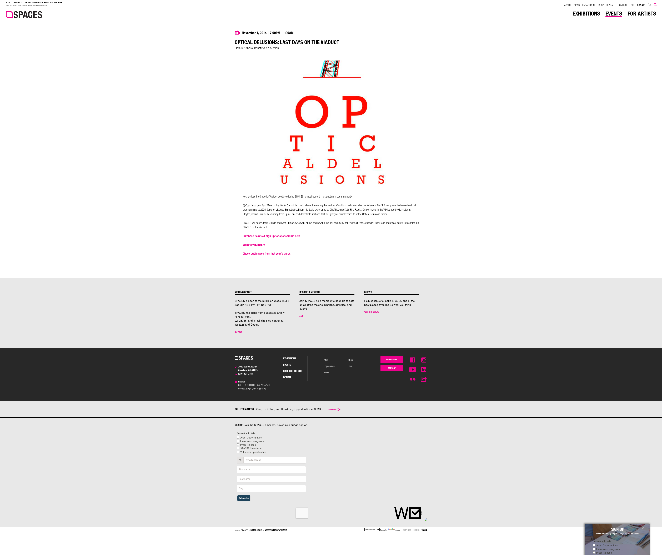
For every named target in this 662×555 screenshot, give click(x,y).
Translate (397, 530)
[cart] (649, 5)
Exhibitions (586, 13)
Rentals (610, 5)
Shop (601, 5)
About (567, 5)
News (577, 5)
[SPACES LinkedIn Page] (424, 370)
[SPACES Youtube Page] (412, 370)
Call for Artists (292, 370)
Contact (622, 5)
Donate (641, 5)
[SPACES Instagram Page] (424, 360)
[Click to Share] (424, 379)
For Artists (642, 13)
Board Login (256, 530)
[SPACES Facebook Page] (412, 360)
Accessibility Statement (276, 530)
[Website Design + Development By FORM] (415, 530)
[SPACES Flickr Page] (412, 378)
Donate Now (391, 359)
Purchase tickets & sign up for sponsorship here (271, 236)
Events (613, 13)
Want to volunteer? (254, 244)
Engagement (589, 5)
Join (632, 5)
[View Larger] (331, 187)
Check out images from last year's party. (266, 253)
